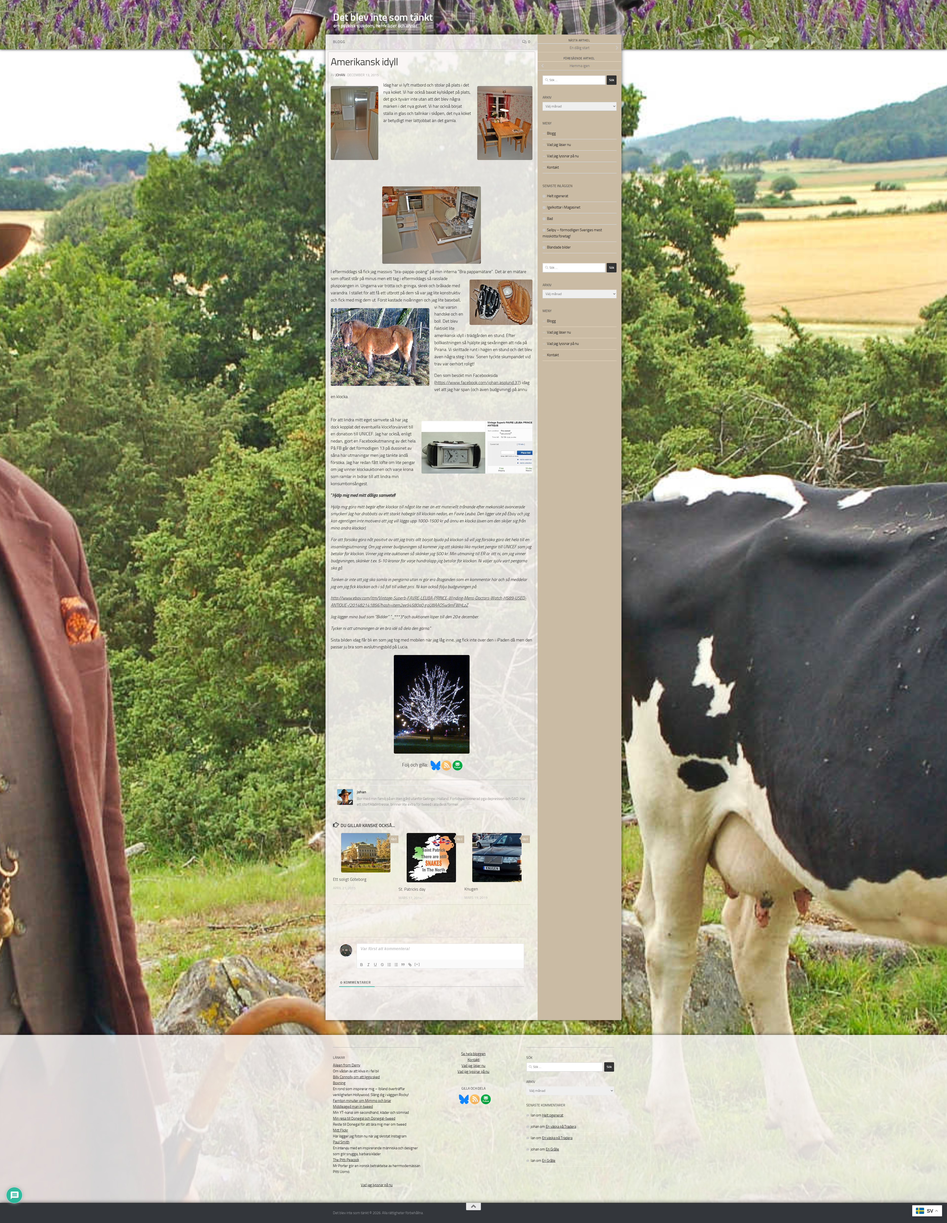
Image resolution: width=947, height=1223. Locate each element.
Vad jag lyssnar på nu (563, 156)
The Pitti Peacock (346, 1160)
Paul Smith (341, 1142)
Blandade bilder (559, 247)
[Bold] (361, 965)
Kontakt (553, 167)
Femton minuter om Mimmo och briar (362, 1101)
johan (340, 75)
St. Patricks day (412, 889)
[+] (417, 964)
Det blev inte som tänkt (383, 17)
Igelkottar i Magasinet (563, 207)
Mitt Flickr (340, 1130)
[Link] (409, 965)
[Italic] (368, 965)
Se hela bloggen (473, 1054)
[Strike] (382, 965)
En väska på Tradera (561, 1126)
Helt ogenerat (557, 196)
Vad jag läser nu (559, 144)
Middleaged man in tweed (353, 1106)
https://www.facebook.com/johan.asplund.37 (478, 382)
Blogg (339, 41)
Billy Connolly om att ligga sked (356, 1077)
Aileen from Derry (346, 1065)
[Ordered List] (389, 965)
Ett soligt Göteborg (349, 879)
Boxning (339, 1083)
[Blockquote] (403, 965)
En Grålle (552, 1149)
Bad (550, 218)
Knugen (471, 888)
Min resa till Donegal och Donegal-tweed (364, 1118)
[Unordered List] (396, 965)
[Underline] (375, 965)
